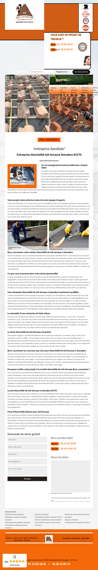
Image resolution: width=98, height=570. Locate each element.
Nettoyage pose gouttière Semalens (17, 523)
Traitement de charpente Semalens (77, 523)
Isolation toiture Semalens (14, 515)
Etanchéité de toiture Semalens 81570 (48, 517)
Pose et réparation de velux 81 (74, 90)
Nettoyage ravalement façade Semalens (15, 518)
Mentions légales (22, 540)
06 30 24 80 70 (68, 449)
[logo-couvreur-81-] (49, 538)
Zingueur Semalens (71, 520)
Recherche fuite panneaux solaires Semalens (77, 516)
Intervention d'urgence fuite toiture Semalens (47, 524)
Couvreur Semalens (42, 515)
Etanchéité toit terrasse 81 (63, 90)
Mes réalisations (49, 139)
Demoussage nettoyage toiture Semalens (16, 526)
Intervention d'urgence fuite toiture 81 (85, 90)
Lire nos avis (15, 565)
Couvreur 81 (53, 89)
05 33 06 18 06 (68, 443)
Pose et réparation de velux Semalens (48, 520)
